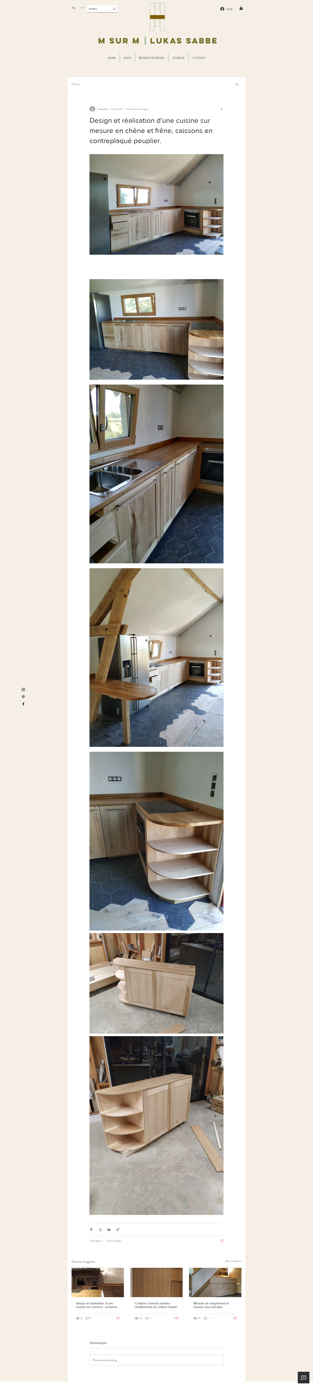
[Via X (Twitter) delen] (100, 1229)
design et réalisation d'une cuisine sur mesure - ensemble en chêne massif (97, 1305)
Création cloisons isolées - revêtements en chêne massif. (156, 1305)
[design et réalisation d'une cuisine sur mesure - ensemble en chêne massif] (98, 1282)
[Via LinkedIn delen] (109, 1229)
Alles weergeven (233, 1261)
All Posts (75, 84)
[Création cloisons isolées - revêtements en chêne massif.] (156, 1282)
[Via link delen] (118, 1229)
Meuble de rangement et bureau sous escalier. (211, 1305)
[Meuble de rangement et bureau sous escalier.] (215, 1282)
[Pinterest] (23, 697)
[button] (241, 8)
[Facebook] (23, 704)
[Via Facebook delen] (91, 1229)
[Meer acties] (221, 109)
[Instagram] (23, 689)
